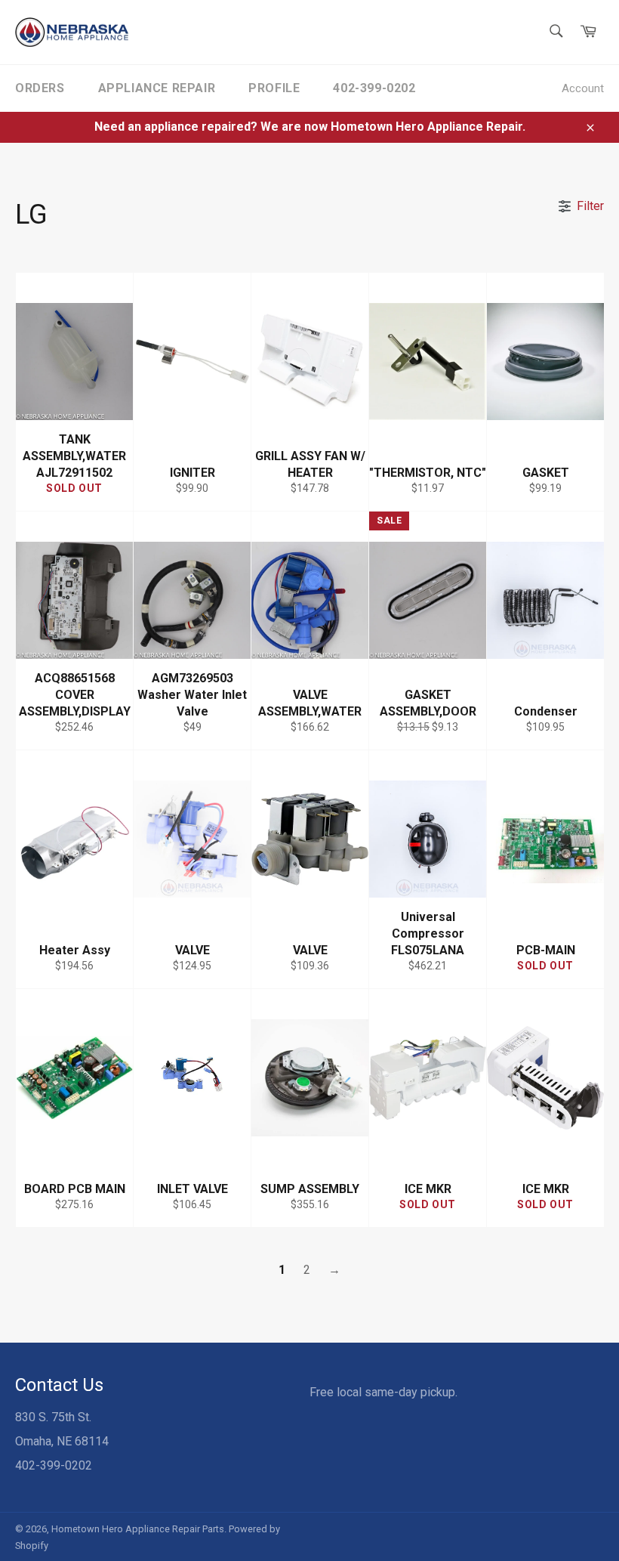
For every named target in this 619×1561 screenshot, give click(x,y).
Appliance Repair (157, 88)
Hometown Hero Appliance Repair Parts (137, 1529)
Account (583, 88)
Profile (274, 88)
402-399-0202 (374, 88)
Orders (40, 88)
